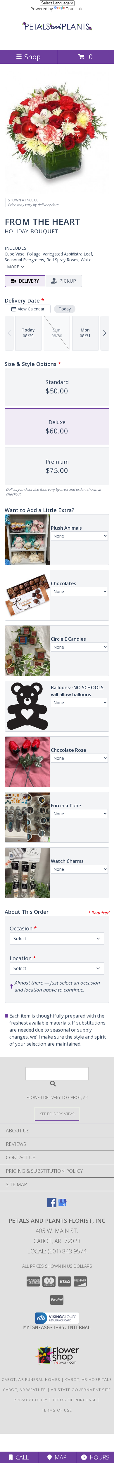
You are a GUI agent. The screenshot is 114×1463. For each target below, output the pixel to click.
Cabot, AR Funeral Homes (31, 1379)
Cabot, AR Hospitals (88, 1379)
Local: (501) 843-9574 (57, 1251)
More (13, 267)
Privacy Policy (30, 1399)
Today (65, 309)
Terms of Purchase (74, 1399)
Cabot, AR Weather (24, 1389)
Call (21, 1457)
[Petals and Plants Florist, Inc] (57, 41)
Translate (75, 8)
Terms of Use (57, 1410)
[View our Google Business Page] (62, 1205)
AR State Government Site (81, 1389)
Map (59, 1457)
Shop (32, 56)
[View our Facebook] (51, 1205)
